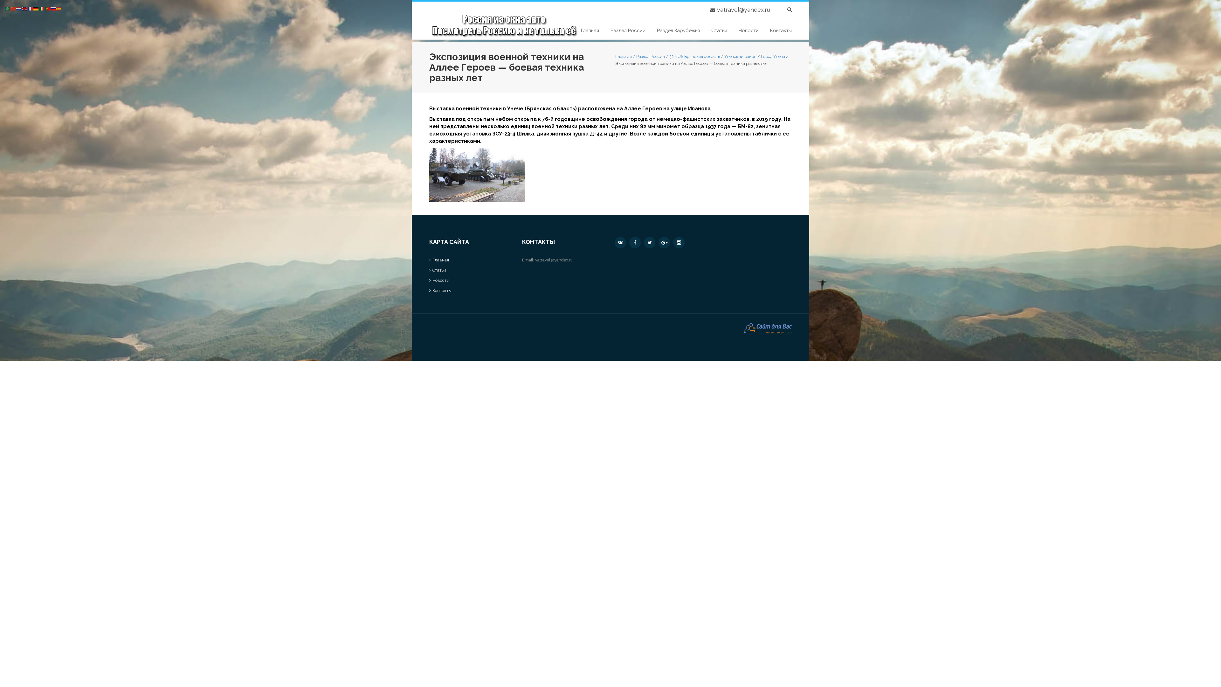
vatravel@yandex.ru (743, 9)
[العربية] (7, 8)
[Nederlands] (19, 8)
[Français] (30, 8)
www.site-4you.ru (778, 331)
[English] (25, 8)
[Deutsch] (36, 8)
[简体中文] (13, 8)
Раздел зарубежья (678, 30)
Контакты (781, 30)
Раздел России (627, 30)
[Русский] (53, 8)
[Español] (59, 8)
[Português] (48, 8)
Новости (749, 30)
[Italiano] (42, 8)
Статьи (719, 30)
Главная (590, 30)
